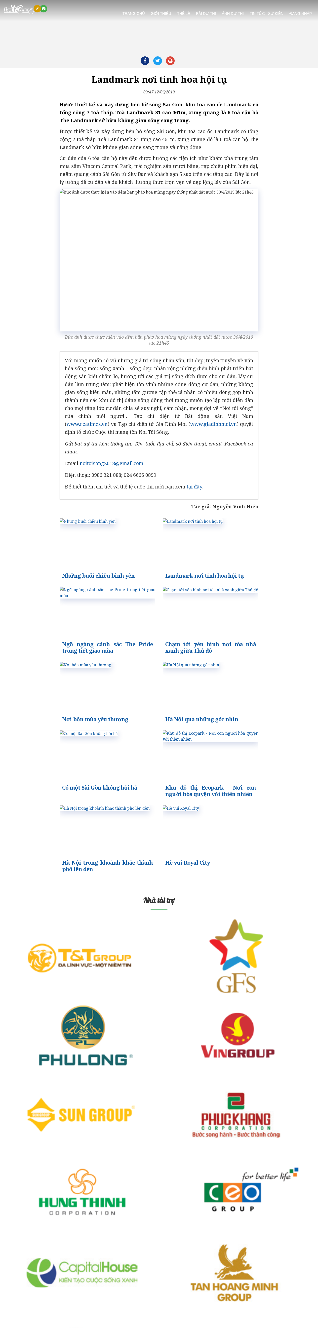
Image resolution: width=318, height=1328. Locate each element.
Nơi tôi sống (13, 5)
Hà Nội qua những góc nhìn (201, 719)
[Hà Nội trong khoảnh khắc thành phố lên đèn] (105, 808)
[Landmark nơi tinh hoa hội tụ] (193, 521)
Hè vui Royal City (187, 862)
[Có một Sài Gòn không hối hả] (89, 733)
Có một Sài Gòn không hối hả (99, 787)
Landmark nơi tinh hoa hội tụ (204, 575)
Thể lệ (183, 11)
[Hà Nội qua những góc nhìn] (191, 664)
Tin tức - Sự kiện (266, 11)
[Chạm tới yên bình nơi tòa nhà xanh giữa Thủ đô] (210, 589)
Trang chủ (133, 11)
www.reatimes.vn (87, 424)
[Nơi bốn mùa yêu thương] (85, 664)
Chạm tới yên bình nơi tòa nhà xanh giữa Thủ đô (210, 647)
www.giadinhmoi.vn (213, 424)
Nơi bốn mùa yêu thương (95, 719)
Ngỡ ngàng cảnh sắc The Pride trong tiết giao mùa (107, 647)
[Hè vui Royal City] (181, 808)
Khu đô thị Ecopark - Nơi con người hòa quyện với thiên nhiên (210, 791)
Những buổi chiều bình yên (98, 575)
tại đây (194, 486)
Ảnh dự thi (233, 11)
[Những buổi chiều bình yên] (88, 521)
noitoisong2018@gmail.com (111, 463)
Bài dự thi (206, 11)
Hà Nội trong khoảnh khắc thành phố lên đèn (107, 866)
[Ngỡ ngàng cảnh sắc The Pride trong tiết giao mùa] (107, 595)
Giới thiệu (161, 11)
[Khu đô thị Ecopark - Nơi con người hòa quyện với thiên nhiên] (210, 738)
